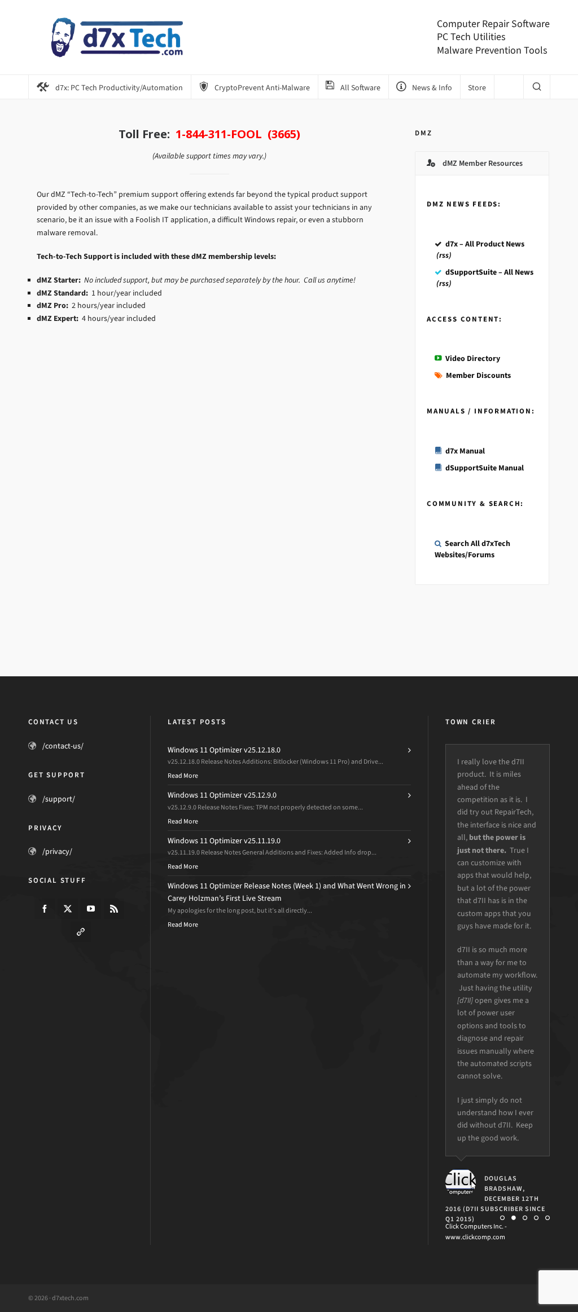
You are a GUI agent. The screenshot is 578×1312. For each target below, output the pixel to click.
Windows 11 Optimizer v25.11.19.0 (224, 840)
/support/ (58, 799)
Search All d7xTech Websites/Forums (472, 549)
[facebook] (44, 909)
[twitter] (68, 909)
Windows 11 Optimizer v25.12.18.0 (224, 750)
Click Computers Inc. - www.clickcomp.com (476, 1231)
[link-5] (81, 932)
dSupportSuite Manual (484, 468)
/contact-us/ (63, 746)
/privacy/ (57, 851)
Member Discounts (478, 375)
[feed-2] (114, 909)
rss (444, 255)
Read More (183, 775)
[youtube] (91, 909)
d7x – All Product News (484, 244)
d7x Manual (465, 451)
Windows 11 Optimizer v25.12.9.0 (222, 795)
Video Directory (472, 358)
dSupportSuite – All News (489, 272)
